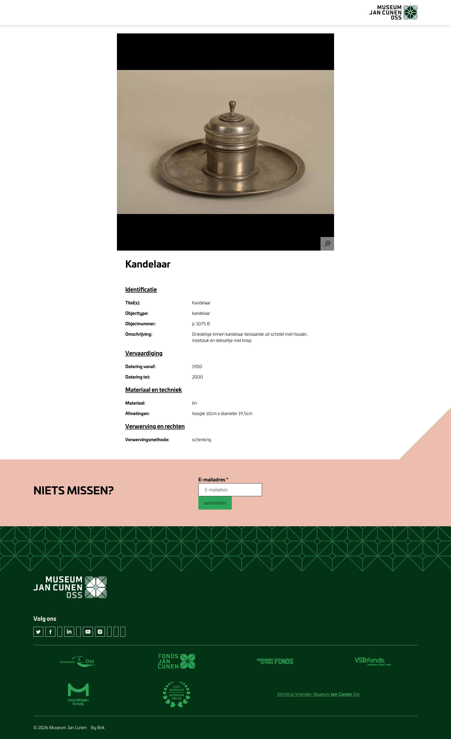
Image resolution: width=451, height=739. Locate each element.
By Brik (98, 727)
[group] (225, 142)
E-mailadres (213, 479)
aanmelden (215, 503)
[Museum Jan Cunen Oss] (393, 12)
